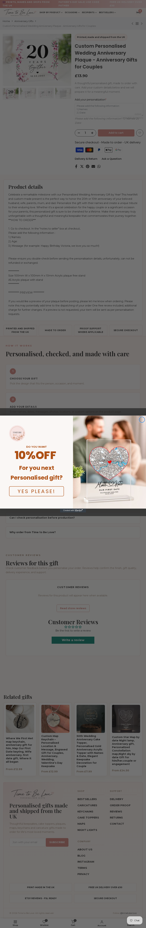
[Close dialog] (142, 420)
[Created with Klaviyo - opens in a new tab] (73, 511)
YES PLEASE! (36, 491)
